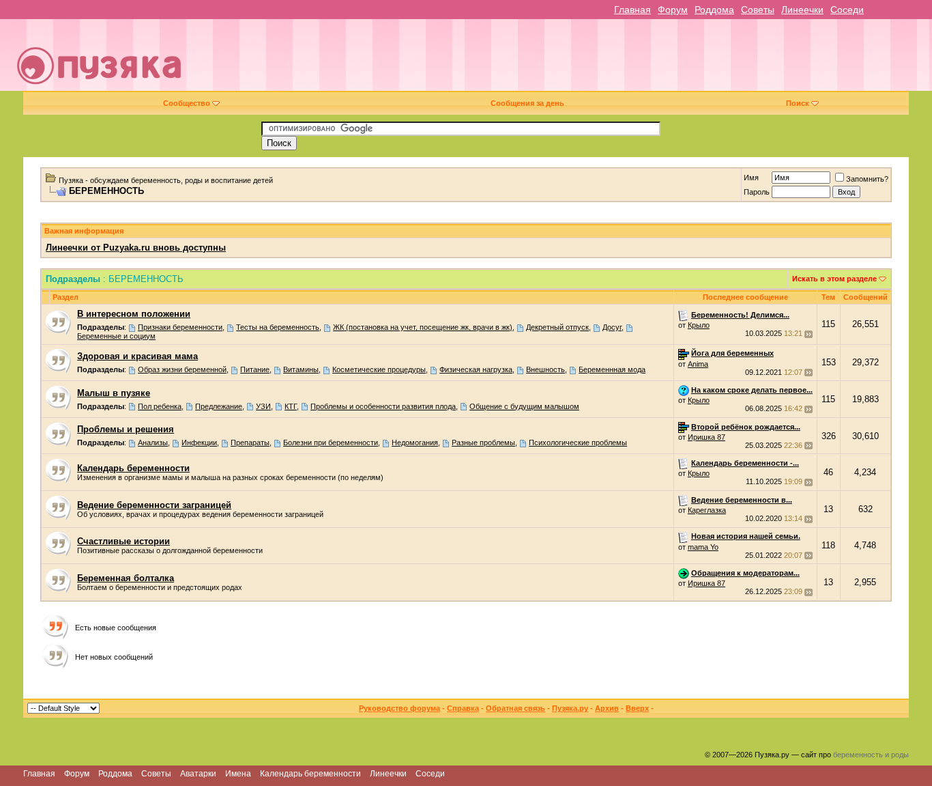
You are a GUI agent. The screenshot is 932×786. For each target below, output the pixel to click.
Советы (757, 9)
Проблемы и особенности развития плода (383, 406)
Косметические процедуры (379, 369)
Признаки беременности (180, 327)
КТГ (291, 406)
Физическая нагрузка (475, 369)
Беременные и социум (116, 336)
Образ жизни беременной (182, 369)
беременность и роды (871, 754)
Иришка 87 (706, 437)
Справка (463, 708)
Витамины (301, 369)
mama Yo (703, 547)
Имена (238, 773)
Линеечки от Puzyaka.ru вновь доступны (136, 247)
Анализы (153, 442)
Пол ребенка (159, 406)
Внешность (545, 369)
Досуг (612, 327)
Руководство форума (399, 708)
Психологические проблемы (578, 442)
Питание (255, 369)
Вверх (637, 708)
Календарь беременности (310, 773)
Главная (632, 9)
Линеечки (802, 9)
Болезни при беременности (330, 442)
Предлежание (218, 406)
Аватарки (198, 773)
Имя (751, 177)
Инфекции (199, 442)
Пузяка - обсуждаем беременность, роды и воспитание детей (166, 180)
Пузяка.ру (570, 708)
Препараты (250, 442)
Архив (607, 708)
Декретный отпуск (557, 327)
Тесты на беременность (277, 327)
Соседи (847, 9)
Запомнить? (867, 179)
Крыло (699, 325)
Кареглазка (707, 510)
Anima (698, 364)
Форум (673, 9)
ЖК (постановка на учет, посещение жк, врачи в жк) (422, 327)
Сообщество (186, 103)
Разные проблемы (483, 442)
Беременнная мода (612, 369)
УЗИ (263, 406)
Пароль (757, 192)
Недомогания (415, 442)
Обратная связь (515, 708)
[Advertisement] (562, 60)
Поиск (797, 103)
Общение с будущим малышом (524, 406)
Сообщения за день (527, 103)
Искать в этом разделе (834, 279)
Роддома (714, 9)
